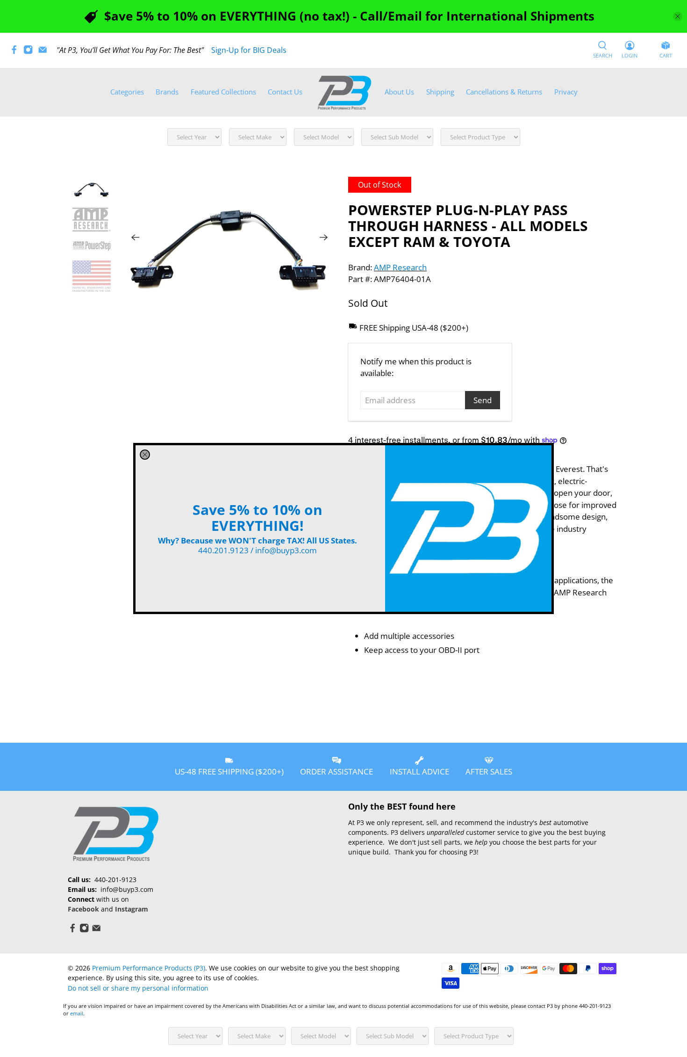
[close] (145, 454)
